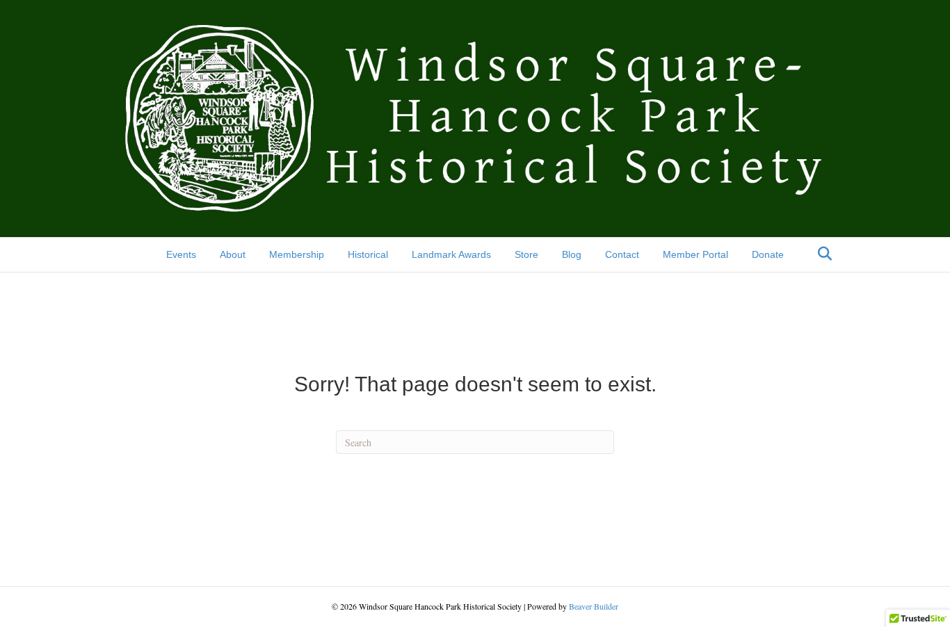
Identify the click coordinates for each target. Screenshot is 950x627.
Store (526, 254)
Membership (296, 254)
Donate (768, 254)
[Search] (821, 253)
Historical (368, 254)
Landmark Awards (451, 254)
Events (181, 254)
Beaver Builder (593, 606)
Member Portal (695, 254)
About (232, 254)
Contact (622, 254)
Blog (571, 254)
